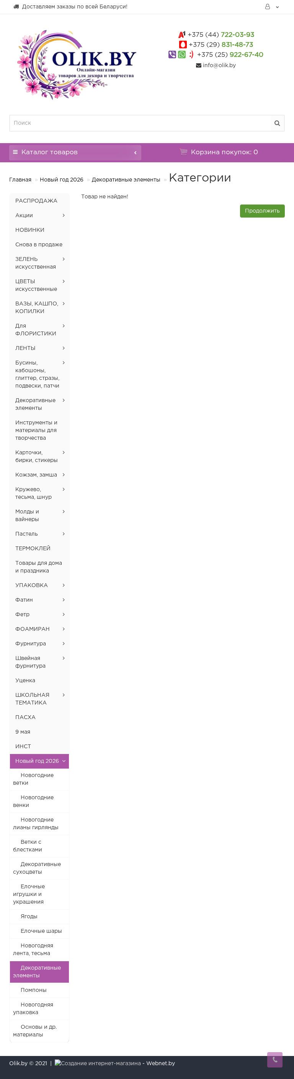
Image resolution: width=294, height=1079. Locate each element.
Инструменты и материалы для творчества (36, 431)
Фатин (24, 600)
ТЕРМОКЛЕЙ (33, 548)
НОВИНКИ (29, 230)
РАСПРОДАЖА (36, 201)
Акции (24, 215)
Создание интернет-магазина (101, 1063)
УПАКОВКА (31, 585)
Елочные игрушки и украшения (29, 894)
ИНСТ (23, 746)
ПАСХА (25, 717)
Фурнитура (30, 644)
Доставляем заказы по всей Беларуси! (74, 7)
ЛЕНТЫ (25, 348)
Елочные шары (41, 931)
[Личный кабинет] (272, 7)
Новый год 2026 (61, 180)
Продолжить (262, 211)
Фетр (22, 614)
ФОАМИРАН (32, 629)
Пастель (26, 534)
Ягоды (29, 916)
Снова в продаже (38, 245)
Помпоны (34, 990)
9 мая (22, 732)
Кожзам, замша (36, 475)
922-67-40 (230, 55)
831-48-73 (221, 45)
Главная (20, 180)
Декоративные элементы (126, 180)
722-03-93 (221, 35)
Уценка (25, 680)
